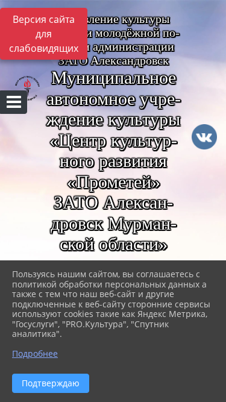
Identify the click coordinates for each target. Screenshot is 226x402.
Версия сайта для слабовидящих (43, 34)
